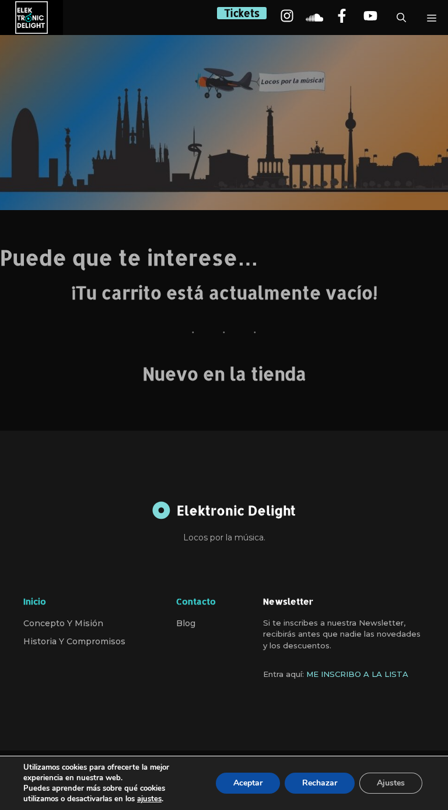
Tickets (242, 13)
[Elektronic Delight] (31, 17)
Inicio (34, 601)
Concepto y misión (63, 623)
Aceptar (247, 782)
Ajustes (391, 782)
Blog (185, 623)
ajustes (149, 799)
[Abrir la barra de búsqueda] (401, 17)
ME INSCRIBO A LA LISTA (357, 674)
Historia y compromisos (74, 641)
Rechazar (319, 782)
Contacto (196, 601)
